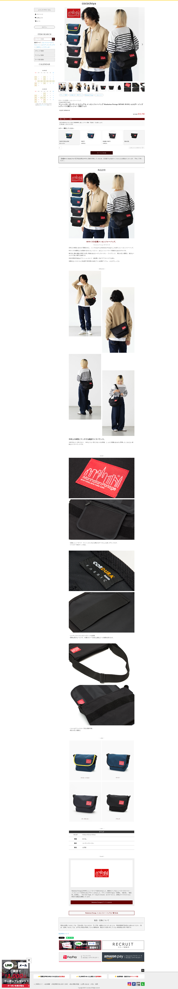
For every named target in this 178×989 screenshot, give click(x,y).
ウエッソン (37, 45)
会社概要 (47, 984)
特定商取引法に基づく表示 (60, 984)
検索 (53, 39)
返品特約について (64, 933)
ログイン (44, 27)
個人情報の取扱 (74, 984)
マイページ (40, 14)
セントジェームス (47, 42)
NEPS (38, 47)
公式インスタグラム (43, 105)
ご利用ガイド (39, 984)
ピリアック (45, 45)
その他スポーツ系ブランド (76, 95)
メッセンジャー (99, 95)
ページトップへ (142, 970)
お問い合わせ (85, 984)
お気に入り (40, 17)
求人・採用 (94, 984)
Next (142, 44)
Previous (61, 44)
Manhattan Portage (89, 95)
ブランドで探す (64, 95)
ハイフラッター (45, 47)
